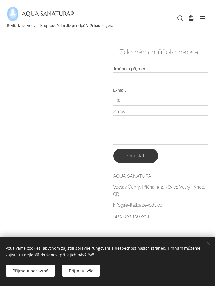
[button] (179, 18)
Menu (202, 18)
